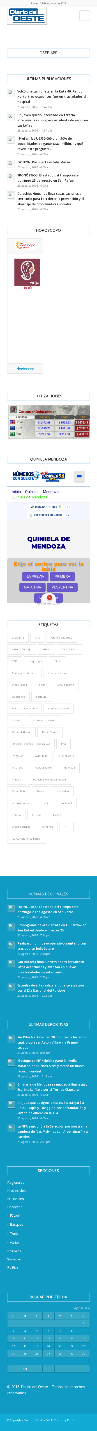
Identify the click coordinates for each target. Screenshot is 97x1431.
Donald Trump (65, 684)
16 (83, 1338)
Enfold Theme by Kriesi (60, 1420)
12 (36, 1338)
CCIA (14, 661)
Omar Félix (18, 791)
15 (72, 1338)
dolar (42, 684)
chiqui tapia (36, 661)
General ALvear (21, 732)
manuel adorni (43, 767)
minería (16, 779)
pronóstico (62, 791)
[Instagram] (59, 1425)
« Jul (25, 1368)
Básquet (16, 1224)
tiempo (16, 815)
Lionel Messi (66, 755)
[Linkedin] (39, 1425)
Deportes (14, 1206)
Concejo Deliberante (24, 673)
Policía (40, 791)
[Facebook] (32, 1425)
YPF (66, 826)
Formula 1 (42, 696)
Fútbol (15, 1215)
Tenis (14, 1233)
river (45, 803)
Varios (15, 1242)
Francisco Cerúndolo (24, 708)
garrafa (16, 720)
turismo (37, 815)
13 (48, 1338)
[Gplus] (79, 1425)
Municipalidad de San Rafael (50, 779)
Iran (63, 744)
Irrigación (17, 755)
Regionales (15, 1182)
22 (72, 1346)
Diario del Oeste (34, 1420)
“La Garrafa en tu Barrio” (27, 838)
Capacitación (69, 649)
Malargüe (17, 767)
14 (60, 1338)
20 (48, 1346)
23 (83, 1346)
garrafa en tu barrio (43, 720)
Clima (57, 661)
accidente (18, 637)
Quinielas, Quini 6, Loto (48, 603)
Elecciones (18, 696)
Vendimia (47, 826)
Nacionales (15, 1198)
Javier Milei (41, 755)
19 (36, 1346)
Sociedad (14, 1259)
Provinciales (16, 1190)
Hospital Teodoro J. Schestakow (31, 744)
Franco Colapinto (58, 708)
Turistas (57, 815)
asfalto (47, 649)
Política (12, 1267)
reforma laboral (21, 803)
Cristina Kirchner (58, 673)
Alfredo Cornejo (21, 649)
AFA (37, 637)
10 (13, 1338)
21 (60, 1346)
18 (25, 1346)
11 (25, 1338)
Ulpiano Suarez (21, 826)
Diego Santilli (20, 684)
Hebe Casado (50, 732)
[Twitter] (45, 1425)
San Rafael (66, 803)
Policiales (14, 1251)
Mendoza (69, 767)
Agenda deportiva (61, 637)
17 (13, 1346)
